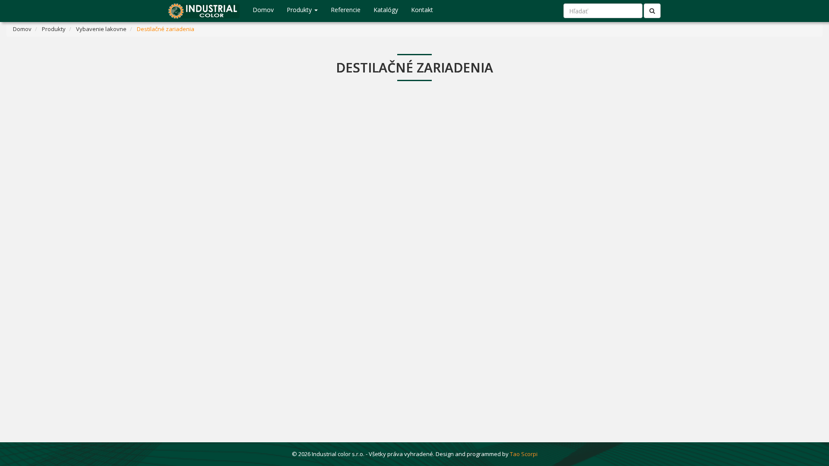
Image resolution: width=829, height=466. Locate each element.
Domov (263, 10)
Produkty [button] (300, 10)
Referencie (346, 10)
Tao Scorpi (524, 454)
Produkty (54, 29)
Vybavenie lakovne (101, 29)
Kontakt (422, 10)
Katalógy (385, 10)
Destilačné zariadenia (165, 29)
